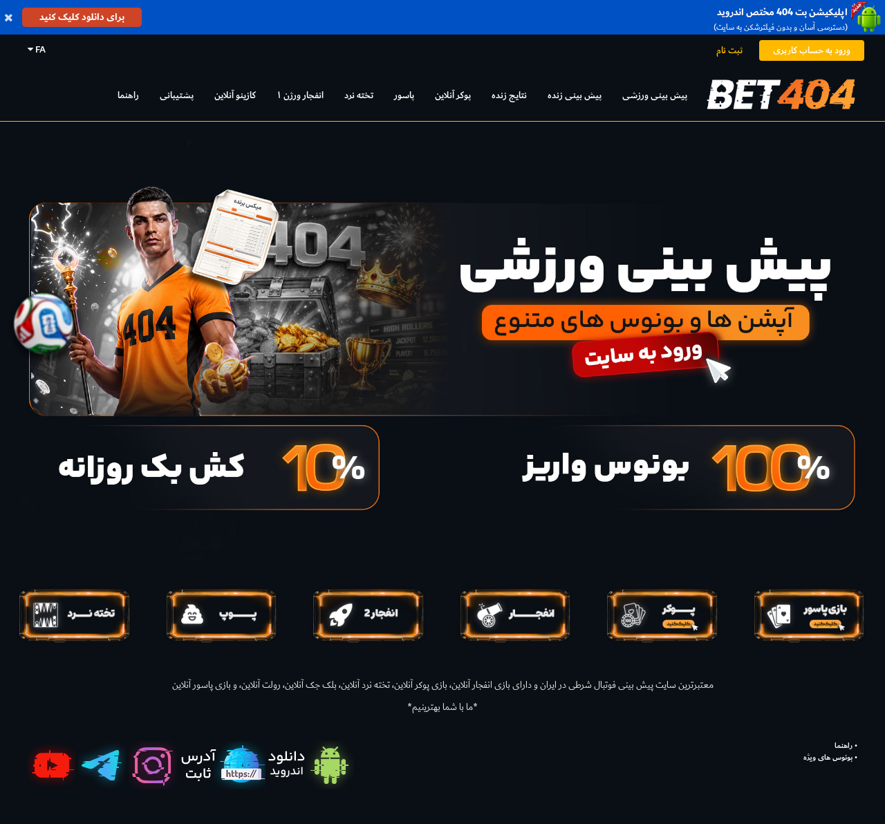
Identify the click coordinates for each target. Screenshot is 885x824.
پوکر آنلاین (453, 95)
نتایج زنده (509, 95)
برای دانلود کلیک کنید (81, 17)
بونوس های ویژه (828, 757)
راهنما (128, 95)
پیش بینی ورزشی (654, 95)
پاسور (404, 95)
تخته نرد (358, 95)
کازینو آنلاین (235, 95)
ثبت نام (729, 50)
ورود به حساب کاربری (811, 50)
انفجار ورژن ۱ (300, 95)
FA (39, 49)
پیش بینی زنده (575, 95)
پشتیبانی (177, 95)
